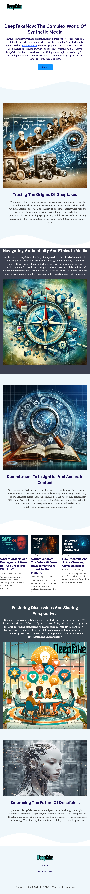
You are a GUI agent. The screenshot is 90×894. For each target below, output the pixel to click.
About (45, 865)
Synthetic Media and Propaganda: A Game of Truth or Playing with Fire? (13, 564)
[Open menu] (85, 7)
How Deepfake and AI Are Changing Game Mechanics (74, 562)
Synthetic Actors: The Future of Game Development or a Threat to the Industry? (44, 565)
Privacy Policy (45, 872)
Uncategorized (6, 555)
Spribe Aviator (29, 45)
